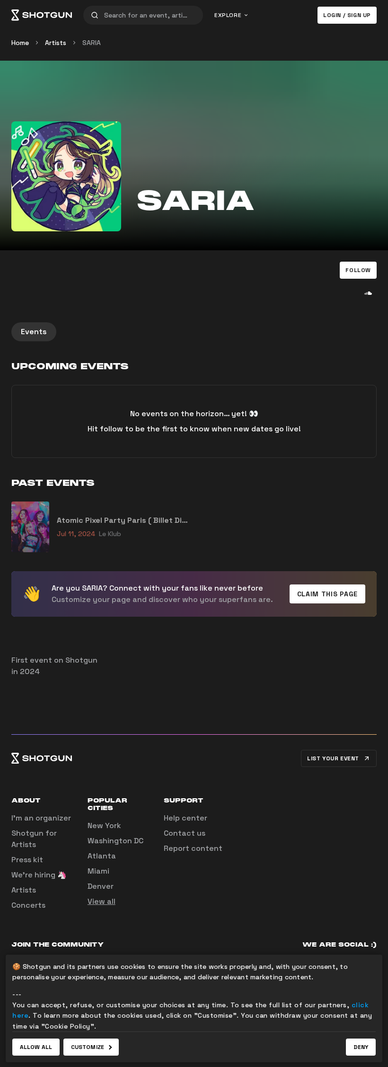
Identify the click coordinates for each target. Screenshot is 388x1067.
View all (101, 901)
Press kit (27, 860)
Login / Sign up (347, 15)
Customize (87, 1047)
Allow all (36, 1047)
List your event (333, 758)
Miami (98, 871)
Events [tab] (34, 332)
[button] (358, 270)
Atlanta (102, 856)
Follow (358, 270)
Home (20, 42)
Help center (185, 818)
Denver (101, 886)
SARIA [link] (91, 42)
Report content (193, 848)
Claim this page (327, 594)
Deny (360, 1047)
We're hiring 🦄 (39, 875)
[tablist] (194, 331)
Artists (55, 42)
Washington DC (115, 841)
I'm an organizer (41, 818)
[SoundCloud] (368, 292)
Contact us (184, 833)
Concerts (28, 905)
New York (104, 825)
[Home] (41, 15)
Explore (227, 15)
